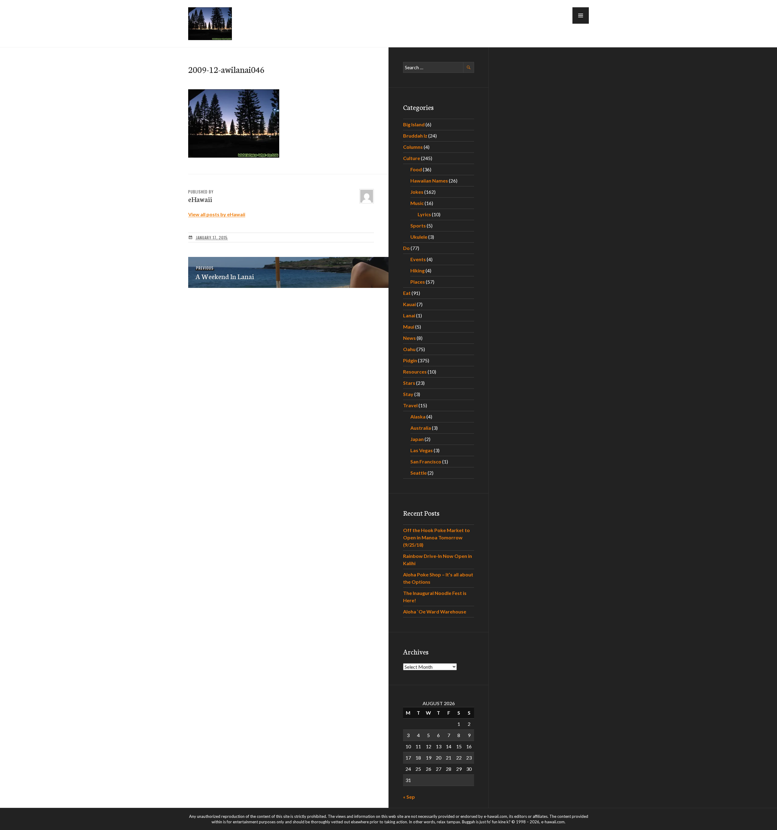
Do (406, 248)
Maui (408, 327)
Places (417, 282)
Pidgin (410, 360)
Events (418, 259)
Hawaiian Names (429, 180)
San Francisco (425, 461)
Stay (408, 394)
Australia (420, 428)
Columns (413, 147)
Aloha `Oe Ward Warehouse (434, 611)
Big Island (414, 124)
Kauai (409, 304)
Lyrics (424, 214)
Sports (418, 225)
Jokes (416, 192)
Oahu (409, 349)
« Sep (409, 797)
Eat (407, 293)
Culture (411, 158)
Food (416, 169)
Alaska (418, 416)
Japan (417, 439)
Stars (409, 383)
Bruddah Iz (415, 135)
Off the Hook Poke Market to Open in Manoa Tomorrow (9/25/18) (436, 537)
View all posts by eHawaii (216, 214)
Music (417, 203)
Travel (410, 405)
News (409, 338)
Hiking (417, 270)
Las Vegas (421, 450)
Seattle (418, 473)
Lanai (409, 315)
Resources (415, 371)
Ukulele (418, 237)
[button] (580, 15)
